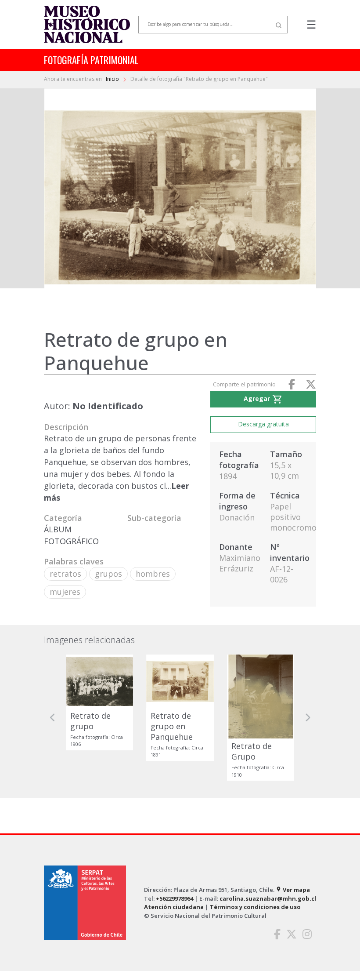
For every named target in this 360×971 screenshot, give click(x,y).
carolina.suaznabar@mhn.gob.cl (268, 898)
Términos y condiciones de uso (255, 907)
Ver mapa (293, 890)
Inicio (113, 79)
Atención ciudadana (174, 907)
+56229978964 (174, 898)
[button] (53, 718)
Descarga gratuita (263, 424)
